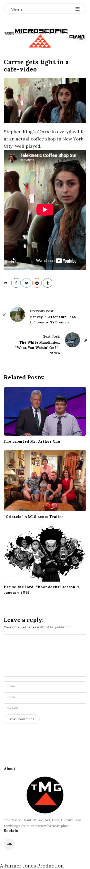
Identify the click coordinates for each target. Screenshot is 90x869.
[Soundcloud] (9, 844)
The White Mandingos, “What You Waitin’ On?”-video (37, 347)
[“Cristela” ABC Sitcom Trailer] (45, 480)
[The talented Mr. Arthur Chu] (45, 411)
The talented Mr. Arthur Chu (32, 441)
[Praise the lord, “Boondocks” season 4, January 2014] (45, 553)
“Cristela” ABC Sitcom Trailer (33, 516)
